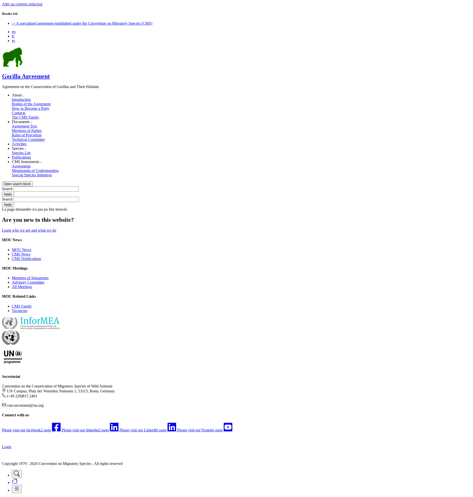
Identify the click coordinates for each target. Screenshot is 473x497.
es (13, 40)
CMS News (21, 254)
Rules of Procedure (27, 135)
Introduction (21, 99)
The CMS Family (25, 117)
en (14, 32)
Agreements (21, 166)
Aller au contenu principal (22, 4)
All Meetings (22, 287)
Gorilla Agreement (26, 76)
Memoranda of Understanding (35, 170)
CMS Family (22, 306)
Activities (19, 144)
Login (6, 447)
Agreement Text (24, 126)
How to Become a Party (30, 108)
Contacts (18, 113)
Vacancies (19, 311)
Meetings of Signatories (30, 278)
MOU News (21, 250)
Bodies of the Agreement (31, 104)
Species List (21, 153)
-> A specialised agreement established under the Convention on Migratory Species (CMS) (82, 23)
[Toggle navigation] (17, 474)
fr (13, 36)
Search (7, 189)
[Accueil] (12, 66)
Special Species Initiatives (32, 175)
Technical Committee (28, 139)
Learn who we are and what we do (29, 230)
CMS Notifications (26, 259)
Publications (21, 157)
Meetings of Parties (27, 131)
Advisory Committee (28, 282)
